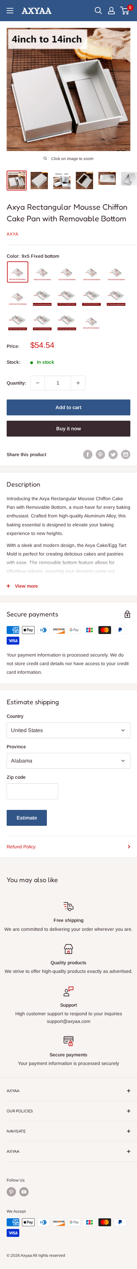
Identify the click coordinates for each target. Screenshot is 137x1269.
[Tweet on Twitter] (113, 454)
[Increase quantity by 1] (78, 383)
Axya (12, 234)
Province (16, 746)
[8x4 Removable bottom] (42, 296)
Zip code (16, 777)
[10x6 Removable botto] (91, 296)
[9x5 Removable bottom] (66, 296)
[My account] (111, 10)
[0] (125, 11)
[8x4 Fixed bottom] (91, 321)
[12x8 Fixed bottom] (91, 272)
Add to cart (68, 407)
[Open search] (98, 10)
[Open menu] (10, 10)
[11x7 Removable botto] (116, 296)
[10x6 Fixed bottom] (42, 272)
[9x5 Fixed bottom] (17, 272)
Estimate (27, 817)
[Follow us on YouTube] (24, 1191)
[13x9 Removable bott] (42, 321)
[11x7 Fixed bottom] (66, 272)
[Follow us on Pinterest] (11, 1191)
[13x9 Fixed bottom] (116, 272)
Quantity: (16, 383)
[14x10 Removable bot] (66, 321)
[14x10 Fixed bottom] (17, 296)
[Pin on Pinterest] (100, 454)
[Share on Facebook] (87, 454)
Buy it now (68, 428)
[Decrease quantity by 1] (38, 383)
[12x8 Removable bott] (17, 321)
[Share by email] (125, 454)
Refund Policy (21, 846)
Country (15, 716)
